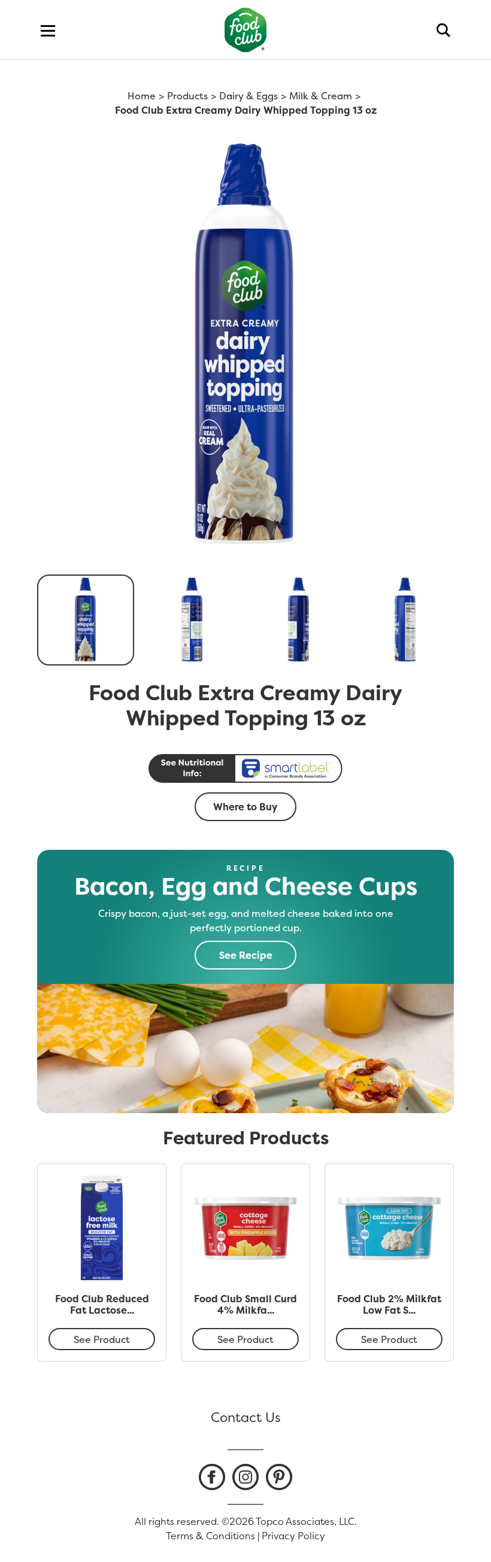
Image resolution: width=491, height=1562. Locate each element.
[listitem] (212, 1477)
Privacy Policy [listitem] (293, 1535)
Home (142, 95)
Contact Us (246, 1417)
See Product (102, 1339)
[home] (245, 29)
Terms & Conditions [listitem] (210, 1535)
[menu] (48, 30)
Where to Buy (245, 806)
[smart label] (245, 768)
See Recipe (245, 955)
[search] (443, 30)
